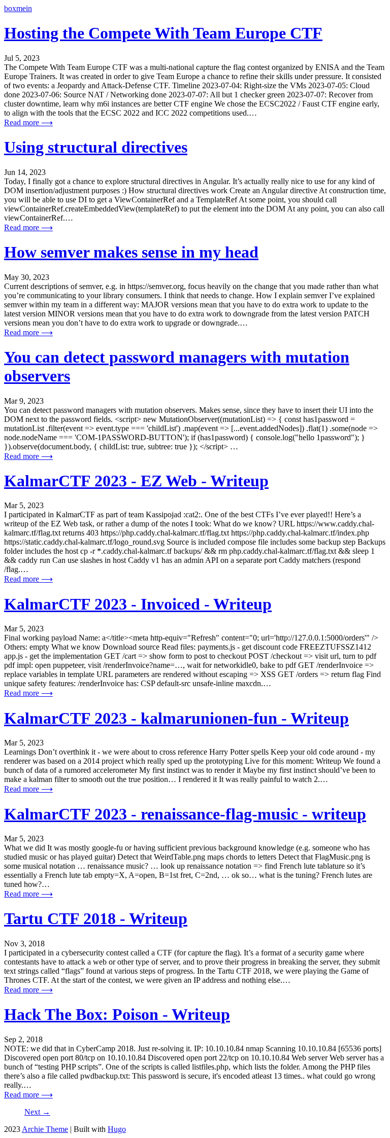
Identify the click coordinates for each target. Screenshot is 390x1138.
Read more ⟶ (28, 122)
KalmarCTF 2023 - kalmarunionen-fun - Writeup (176, 718)
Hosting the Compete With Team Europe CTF (163, 33)
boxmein (18, 8)
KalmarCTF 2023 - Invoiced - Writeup (138, 604)
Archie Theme (45, 1129)
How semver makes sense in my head (131, 252)
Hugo (117, 1129)
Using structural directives (95, 147)
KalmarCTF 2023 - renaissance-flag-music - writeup (185, 814)
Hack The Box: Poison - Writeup (117, 1014)
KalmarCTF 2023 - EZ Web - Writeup (136, 481)
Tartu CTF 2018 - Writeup (95, 918)
